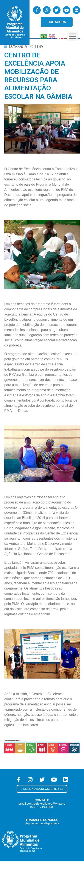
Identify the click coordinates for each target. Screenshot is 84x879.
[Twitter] (57, 10)
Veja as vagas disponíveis (42, 823)
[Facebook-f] (37, 10)
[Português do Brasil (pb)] (43, 36)
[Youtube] (66, 10)
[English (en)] (52, 36)
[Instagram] (47, 10)
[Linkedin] (76, 10)
